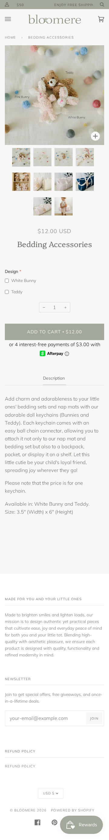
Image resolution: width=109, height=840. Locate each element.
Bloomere (25, 810)
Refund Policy (20, 766)
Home (10, 37)
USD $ (48, 793)
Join (94, 718)
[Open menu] (14, 19)
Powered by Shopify (72, 810)
